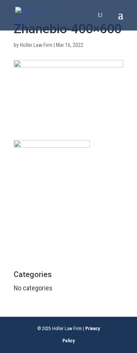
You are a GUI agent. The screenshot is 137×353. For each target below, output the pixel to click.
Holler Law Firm (36, 45)
